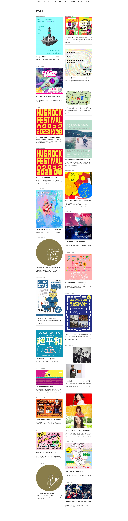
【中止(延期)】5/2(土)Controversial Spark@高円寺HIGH (78, 381)
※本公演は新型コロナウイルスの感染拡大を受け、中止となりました (48, 232)
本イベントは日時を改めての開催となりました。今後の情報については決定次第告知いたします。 (49, 362)
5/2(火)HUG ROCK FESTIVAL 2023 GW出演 (46, 178)
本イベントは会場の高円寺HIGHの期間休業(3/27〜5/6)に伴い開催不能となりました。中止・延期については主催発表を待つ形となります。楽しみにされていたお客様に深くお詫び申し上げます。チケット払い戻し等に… (78, 385)
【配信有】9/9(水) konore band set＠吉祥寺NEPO (48, 267)
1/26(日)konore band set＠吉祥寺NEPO (45, 493)
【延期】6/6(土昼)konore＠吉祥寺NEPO (45, 359)
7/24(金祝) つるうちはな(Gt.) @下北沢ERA (46, 318)
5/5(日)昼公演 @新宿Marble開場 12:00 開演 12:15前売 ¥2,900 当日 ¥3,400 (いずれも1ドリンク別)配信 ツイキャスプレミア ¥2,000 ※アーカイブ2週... (78, 112)
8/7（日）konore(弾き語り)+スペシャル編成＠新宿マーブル (78, 200)
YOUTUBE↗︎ (50, 1)
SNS (56, 1)
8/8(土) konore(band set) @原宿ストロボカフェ (76, 282)
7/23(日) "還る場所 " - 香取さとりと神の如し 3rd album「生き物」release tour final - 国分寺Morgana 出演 (78, 160)
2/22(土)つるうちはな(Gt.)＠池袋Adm (74, 471)
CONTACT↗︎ (88, 1)
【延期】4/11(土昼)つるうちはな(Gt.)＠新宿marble (77, 430)
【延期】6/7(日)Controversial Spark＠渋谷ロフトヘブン (78, 334)
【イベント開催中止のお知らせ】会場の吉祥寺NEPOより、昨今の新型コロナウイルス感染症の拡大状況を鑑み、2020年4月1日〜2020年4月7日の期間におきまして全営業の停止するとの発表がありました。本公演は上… (49, 391)
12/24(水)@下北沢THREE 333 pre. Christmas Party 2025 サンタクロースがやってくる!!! (78, 37)
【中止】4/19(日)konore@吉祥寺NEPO (45, 386)
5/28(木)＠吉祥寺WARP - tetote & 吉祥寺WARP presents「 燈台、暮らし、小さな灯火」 (49, 57)
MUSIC (44, 1)
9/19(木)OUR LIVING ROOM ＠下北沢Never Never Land (49, 96)
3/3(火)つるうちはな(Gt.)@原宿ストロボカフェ (47, 452)
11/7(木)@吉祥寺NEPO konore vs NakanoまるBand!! (78, 78)
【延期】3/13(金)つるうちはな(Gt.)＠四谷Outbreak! (48, 419)
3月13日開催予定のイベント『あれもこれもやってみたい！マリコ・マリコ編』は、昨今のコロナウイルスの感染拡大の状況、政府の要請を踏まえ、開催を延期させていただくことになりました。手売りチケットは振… (49, 424)
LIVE (60, 1)
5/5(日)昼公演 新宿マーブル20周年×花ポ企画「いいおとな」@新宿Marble (78, 108)
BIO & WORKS (80, 1)
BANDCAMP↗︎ (72, 1)
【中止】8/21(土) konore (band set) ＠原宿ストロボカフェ (49, 229)
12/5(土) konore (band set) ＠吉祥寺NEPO (75, 241)
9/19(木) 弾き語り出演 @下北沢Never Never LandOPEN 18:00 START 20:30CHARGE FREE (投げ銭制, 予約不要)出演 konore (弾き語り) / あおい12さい (49, 100)
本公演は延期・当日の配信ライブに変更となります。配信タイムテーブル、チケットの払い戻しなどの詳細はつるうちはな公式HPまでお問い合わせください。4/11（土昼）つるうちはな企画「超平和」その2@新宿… (78, 434)
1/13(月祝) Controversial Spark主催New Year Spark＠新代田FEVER (78, 501)
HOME (38, 1)
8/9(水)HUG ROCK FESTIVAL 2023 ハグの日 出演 (48, 137)
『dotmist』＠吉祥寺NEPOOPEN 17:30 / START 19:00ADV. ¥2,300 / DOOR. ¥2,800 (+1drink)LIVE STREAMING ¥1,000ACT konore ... (48, 271)
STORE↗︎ (65, 1)
